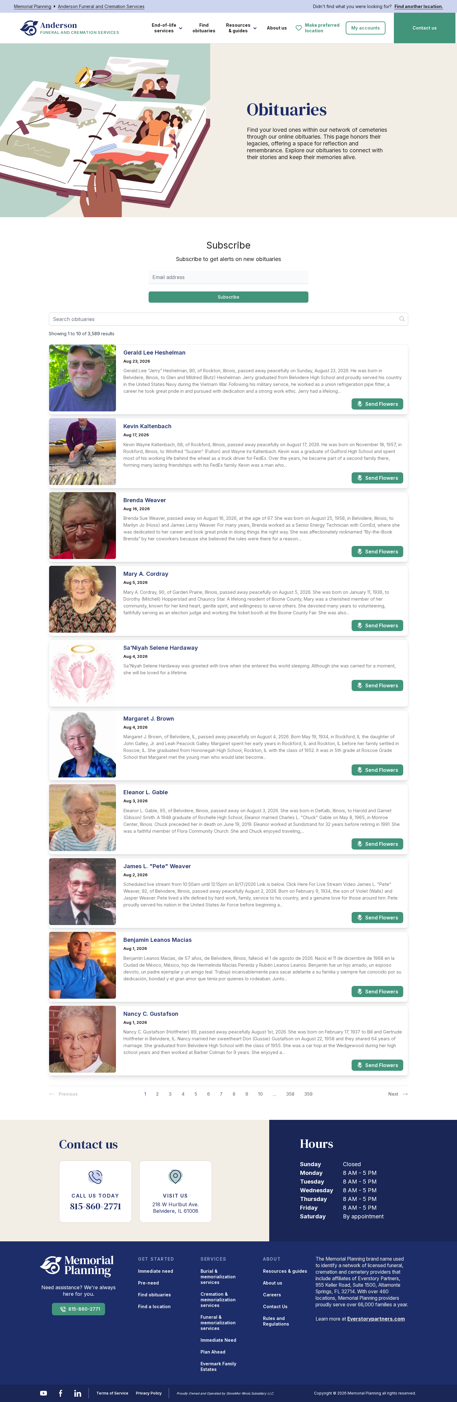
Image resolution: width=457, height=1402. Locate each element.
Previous (68, 1094)
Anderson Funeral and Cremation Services (101, 6)
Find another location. (419, 6)
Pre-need (148, 1282)
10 (260, 1094)
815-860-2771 (84, 1309)
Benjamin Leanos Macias (157, 940)
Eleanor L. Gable (145, 792)
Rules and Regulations (276, 1321)
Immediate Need (218, 1340)
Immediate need (155, 1271)
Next (393, 1094)
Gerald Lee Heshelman (154, 352)
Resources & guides (238, 27)
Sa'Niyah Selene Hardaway (160, 647)
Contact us (425, 27)
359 (308, 1094)
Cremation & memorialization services (218, 1299)
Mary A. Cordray (145, 573)
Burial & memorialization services (218, 1276)
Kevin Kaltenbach (147, 426)
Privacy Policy (149, 1393)
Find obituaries (203, 27)
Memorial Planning (32, 6)
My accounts (365, 27)
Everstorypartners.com (376, 1319)
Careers (272, 1294)
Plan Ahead (213, 1351)
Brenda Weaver (144, 500)
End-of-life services (164, 27)
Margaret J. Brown (148, 718)
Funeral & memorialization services (218, 1322)
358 (290, 1094)
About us (277, 27)
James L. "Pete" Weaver (157, 866)
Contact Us (275, 1306)
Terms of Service (112, 1393)
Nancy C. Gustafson (150, 1013)
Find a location (154, 1306)
